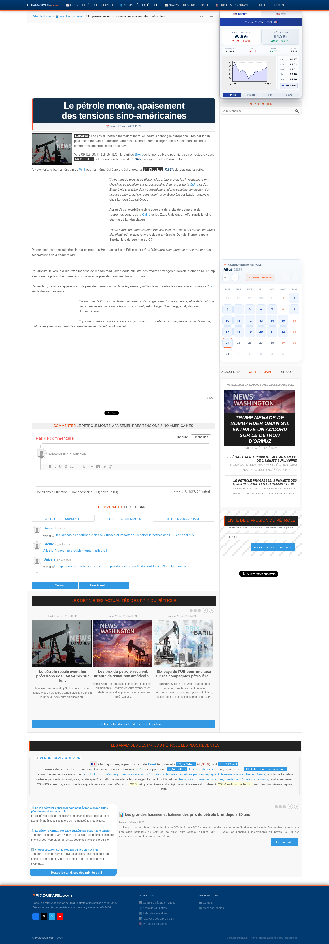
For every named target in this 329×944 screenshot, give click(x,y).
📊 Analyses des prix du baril (186, 5)
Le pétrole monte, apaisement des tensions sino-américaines (124, 111)
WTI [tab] (281, 14)
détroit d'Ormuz (93, 774)
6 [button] (261, 309)
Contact (280, 5)
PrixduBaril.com (44, 937)
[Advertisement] (123, 61)
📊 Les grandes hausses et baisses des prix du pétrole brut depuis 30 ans (184, 814)
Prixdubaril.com (41, 16)
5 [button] (250, 309)
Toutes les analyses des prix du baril (79, 872)
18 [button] (238, 331)
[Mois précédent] (235, 277)
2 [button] (294, 298)
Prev (205, 610)
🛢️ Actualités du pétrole (139, 5)
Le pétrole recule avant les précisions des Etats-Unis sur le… (62, 676)
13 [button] (261, 320)
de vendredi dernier (192, 769)
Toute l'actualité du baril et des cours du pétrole (128, 724)
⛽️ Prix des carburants (233, 5)
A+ (201, 16)
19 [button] (250, 331)
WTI (82, 169)
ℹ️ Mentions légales (211, 908)
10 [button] (227, 320)
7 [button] (272, 309)
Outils (262, 5)
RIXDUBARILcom (52, 895)
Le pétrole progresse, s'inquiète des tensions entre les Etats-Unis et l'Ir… (265, 482)
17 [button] (227, 331)
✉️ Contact (205, 902)
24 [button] (227, 342)
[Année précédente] (225, 277)
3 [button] (227, 309)
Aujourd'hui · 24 (260, 277)
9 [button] (294, 309)
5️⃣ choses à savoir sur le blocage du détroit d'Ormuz (64, 849)
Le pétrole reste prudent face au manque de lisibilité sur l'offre (261, 458)
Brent (139, 154)
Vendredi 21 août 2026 (60, 758)
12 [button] (250, 320)
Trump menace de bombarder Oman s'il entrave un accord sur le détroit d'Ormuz (259, 429)
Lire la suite (284, 842)
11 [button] (238, 320)
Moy (284, 85)
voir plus (48, 536)
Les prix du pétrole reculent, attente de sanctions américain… (123, 673)
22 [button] (283, 331)
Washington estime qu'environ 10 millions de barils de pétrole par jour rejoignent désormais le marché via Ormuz (185, 774)
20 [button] (261, 331)
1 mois (232, 94)
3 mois (251, 94)
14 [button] (272, 320)
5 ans (289, 94)
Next (211, 610)
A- (211, 16)
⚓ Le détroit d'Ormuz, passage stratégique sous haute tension (71, 830)
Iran (211, 286)
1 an (270, 94)
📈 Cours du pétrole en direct (89, 5)
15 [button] (283, 320)
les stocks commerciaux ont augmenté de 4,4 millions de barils (223, 779)
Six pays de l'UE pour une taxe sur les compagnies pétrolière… (183, 674)
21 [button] (272, 331)
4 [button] (238, 309)
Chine (194, 184)
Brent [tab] (240, 14)
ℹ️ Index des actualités (153, 913)
